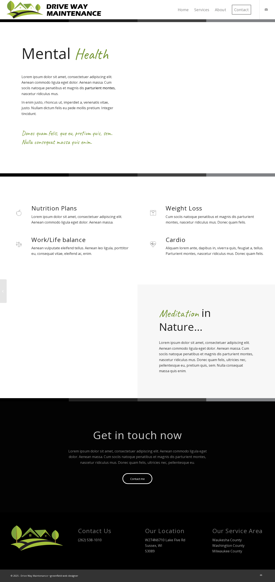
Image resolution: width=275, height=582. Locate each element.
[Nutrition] (3, 291)
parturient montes (100, 88)
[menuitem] (183, 9)
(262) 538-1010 (90, 540)
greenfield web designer (64, 575)
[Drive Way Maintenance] (55, 9)
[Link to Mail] (266, 9)
